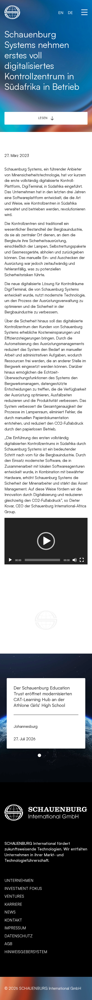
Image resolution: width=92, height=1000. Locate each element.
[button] (84, 12)
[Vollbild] (81, 560)
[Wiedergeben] (10, 560)
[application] (46, 541)
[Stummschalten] (74, 560)
